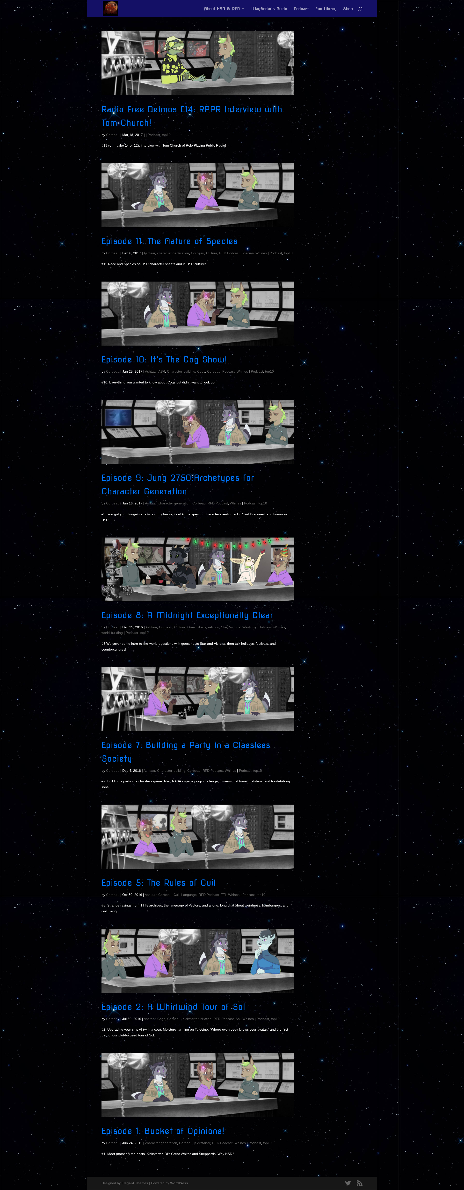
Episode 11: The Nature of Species (170, 241)
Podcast (301, 9)
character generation (173, 253)
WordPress (179, 1183)
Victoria (234, 627)
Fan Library (326, 9)
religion (213, 627)
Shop (348, 9)
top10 (166, 135)
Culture (211, 253)
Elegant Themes (135, 1183)
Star (224, 627)
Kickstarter (190, 1019)
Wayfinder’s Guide (269, 9)
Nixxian (205, 1019)
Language (189, 895)
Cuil (176, 895)
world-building (112, 633)
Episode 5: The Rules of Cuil (159, 883)
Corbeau (112, 135)
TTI (223, 895)
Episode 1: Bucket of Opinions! (163, 1131)
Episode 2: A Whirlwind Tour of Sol (173, 1007)
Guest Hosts (196, 627)
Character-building (181, 371)
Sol (238, 1019)
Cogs (201, 371)
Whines (261, 253)
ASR (161, 371)
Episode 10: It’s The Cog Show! (164, 359)
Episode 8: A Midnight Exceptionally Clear (187, 615)
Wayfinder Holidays (257, 627)
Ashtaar (149, 253)
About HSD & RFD (222, 9)
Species (247, 253)
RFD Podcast (229, 253)
